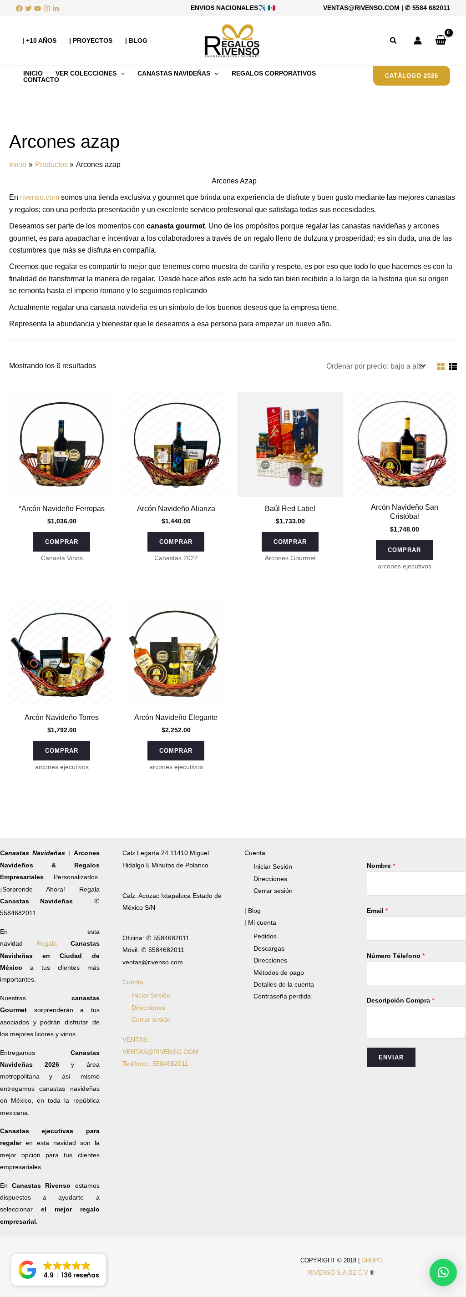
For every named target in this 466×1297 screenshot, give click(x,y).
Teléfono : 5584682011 (155, 1063)
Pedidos (265, 936)
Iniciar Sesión (151, 995)
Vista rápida (61, 488)
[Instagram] (46, 8)
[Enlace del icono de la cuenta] (418, 40)
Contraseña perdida (282, 996)
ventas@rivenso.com (361, 7)
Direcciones (148, 1007)
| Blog (252, 910)
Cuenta (132, 982)
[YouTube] (37, 8)
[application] (120, 73)
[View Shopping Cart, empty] (440, 40)
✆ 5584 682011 (427, 7)
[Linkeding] (55, 8)
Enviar (391, 1057)
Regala (53, 943)
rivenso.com (39, 197)
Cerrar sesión (151, 1019)
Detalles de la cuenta (283, 984)
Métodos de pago (278, 972)
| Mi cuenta (260, 922)
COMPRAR (61, 541)
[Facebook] (19, 8)
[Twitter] (28, 8)
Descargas (268, 948)
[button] (393, 40)
